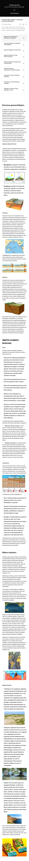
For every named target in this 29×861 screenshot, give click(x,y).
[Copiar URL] (14, 10)
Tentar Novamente (14, 13)
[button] (23, 24)
